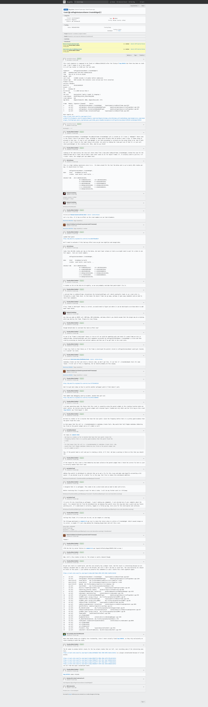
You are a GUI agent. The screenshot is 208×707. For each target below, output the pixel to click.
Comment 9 (69, 303)
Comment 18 (69, 415)
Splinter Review (141, 43)
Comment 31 (69, 671)
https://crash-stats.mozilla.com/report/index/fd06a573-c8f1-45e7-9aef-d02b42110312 (89, 660)
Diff (136, 43)
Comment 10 (69, 313)
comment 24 (89, 548)
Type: (111, 18)
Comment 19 (69, 431)
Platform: (68, 21)
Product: (69, 18)
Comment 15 (69, 380)
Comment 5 (69, 233)
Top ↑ (143, 701)
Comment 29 (69, 635)
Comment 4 (69, 211)
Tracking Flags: (107, 27)
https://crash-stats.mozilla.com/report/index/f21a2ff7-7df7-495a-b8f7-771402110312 (89, 662)
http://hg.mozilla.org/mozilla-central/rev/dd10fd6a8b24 (80, 238)
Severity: (119, 20)
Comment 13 (69, 345)
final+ (119, 30)
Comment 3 (69, 161)
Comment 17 (69, 403)
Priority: (110, 20)
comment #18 (75, 434)
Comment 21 (69, 469)
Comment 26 (69, 545)
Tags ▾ (135, 55)
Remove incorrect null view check (71, 43)
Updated (68, 125)
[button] (142, 2)
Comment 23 (69, 498)
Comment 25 (69, 536)
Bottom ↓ (129, 55)
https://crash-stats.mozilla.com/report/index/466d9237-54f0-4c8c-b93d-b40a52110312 (89, 663)
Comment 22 (69, 483)
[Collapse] (143, 59)
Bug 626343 (71, 9)
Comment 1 (69, 133)
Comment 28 (69, 562)
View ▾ (143, 5)
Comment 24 (69, 514)
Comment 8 (69, 290)
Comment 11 (69, 324)
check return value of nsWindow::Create (72, 49)
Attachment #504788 (68, 220)
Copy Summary (133, 5)
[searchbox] (91, 2)
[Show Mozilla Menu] (64, 2)
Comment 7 (69, 282)
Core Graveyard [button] (76, 18)
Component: (68, 19)
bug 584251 (122, 63)
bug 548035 (120, 638)
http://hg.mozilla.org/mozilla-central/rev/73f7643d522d (80, 383)
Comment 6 (69, 247)
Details (132, 43)
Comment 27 (69, 553)
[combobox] (91, 2)
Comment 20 (69, 459)
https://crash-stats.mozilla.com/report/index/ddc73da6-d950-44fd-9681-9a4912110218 (89, 573)
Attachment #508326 (68, 367)
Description (69, 60)
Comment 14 (69, 356)
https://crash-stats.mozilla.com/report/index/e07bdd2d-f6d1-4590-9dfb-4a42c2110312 (89, 652)
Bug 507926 (66, 674)
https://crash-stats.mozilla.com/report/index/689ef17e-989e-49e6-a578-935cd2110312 (89, 658)
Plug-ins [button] (74, 19)
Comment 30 (69, 645)
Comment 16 (69, 392)
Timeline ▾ (142, 55)
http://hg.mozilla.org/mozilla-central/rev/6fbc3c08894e (80, 397)
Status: (69, 27)
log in (70, 694)
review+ (127, 43)
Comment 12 (69, 333)
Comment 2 (69, 149)
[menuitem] (112, 2)
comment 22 (83, 521)
